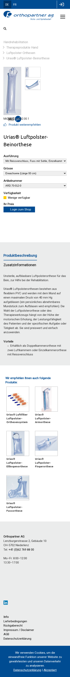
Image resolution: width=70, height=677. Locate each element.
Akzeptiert (50, 670)
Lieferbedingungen (15, 621)
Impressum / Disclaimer (19, 630)
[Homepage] (29, 16)
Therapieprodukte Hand (22, 47)
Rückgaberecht (13, 625)
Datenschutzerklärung (17, 638)
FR (15, 4)
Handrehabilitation (16, 42)
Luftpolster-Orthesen (20, 53)
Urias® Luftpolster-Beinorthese (28, 58)
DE (7, 4)
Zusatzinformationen (20, 265)
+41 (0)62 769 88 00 (21, 549)
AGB (6, 634)
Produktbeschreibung (20, 255)
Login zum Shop (20, 209)
